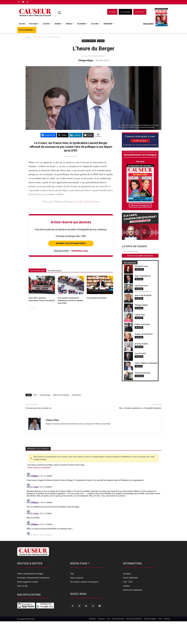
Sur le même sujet (37, 271)
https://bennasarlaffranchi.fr (143, 291)
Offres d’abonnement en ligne (30, 573)
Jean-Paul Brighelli (143, 295)
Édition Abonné (38, 37)
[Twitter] (27, 2)
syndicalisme (76, 395)
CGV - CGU (127, 581)
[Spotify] (23, 2)
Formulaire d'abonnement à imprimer (33, 577)
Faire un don (22, 585)
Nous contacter (77, 577)
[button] (59, 12)
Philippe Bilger (85, 60)
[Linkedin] (86, 605)
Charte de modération (132, 590)
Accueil (28, 37)
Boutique (34, 1)
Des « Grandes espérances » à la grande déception (140, 408)
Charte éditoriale (130, 577)
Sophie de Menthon (144, 334)
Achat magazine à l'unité (27, 581)
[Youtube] (99, 605)
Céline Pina (140, 314)
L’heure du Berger (93, 48)
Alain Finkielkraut (143, 276)
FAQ (72, 573)
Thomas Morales (142, 373)
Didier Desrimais (142, 324)
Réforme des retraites (61, 395)
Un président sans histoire (97, 298)
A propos (127, 573)
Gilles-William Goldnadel (146, 363)
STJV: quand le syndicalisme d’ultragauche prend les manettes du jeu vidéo (70, 300)
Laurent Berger (45, 395)
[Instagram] (79, 605)
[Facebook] (19, 2)
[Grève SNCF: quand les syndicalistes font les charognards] (42, 285)
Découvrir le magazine (140, 205)
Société (101, 41)
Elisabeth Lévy (141, 266)
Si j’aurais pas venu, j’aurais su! (38, 408)
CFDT (35, 395)
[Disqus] (93, 503)
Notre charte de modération (39, 467)
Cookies (126, 585)
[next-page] (34, 308)
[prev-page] (30, 308)
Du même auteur (54, 271)
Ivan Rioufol (140, 353)
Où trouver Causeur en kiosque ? (84, 581)
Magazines (148, 24)
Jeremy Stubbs (141, 343)
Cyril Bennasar (141, 285)
